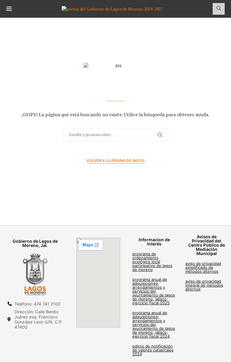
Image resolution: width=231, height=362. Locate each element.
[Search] (219, 9)
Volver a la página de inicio (116, 161)
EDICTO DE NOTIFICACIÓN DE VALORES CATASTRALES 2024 (153, 350)
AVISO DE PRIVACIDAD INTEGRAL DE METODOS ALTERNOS (204, 285)
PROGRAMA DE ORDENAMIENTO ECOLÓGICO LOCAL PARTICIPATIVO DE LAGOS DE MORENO (152, 261)
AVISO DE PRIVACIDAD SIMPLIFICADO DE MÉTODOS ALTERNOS (203, 267)
